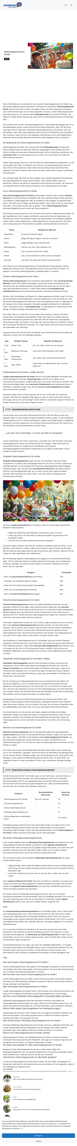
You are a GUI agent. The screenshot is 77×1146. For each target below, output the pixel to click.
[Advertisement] (38, 24)
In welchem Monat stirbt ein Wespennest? (26, 1089)
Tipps (6, 59)
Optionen (39, 1141)
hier (21, 1128)
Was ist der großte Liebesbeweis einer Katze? (28, 1079)
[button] (65, 5)
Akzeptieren (38, 1135)
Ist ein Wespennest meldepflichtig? (24, 1099)
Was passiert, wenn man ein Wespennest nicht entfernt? (31, 1109)
